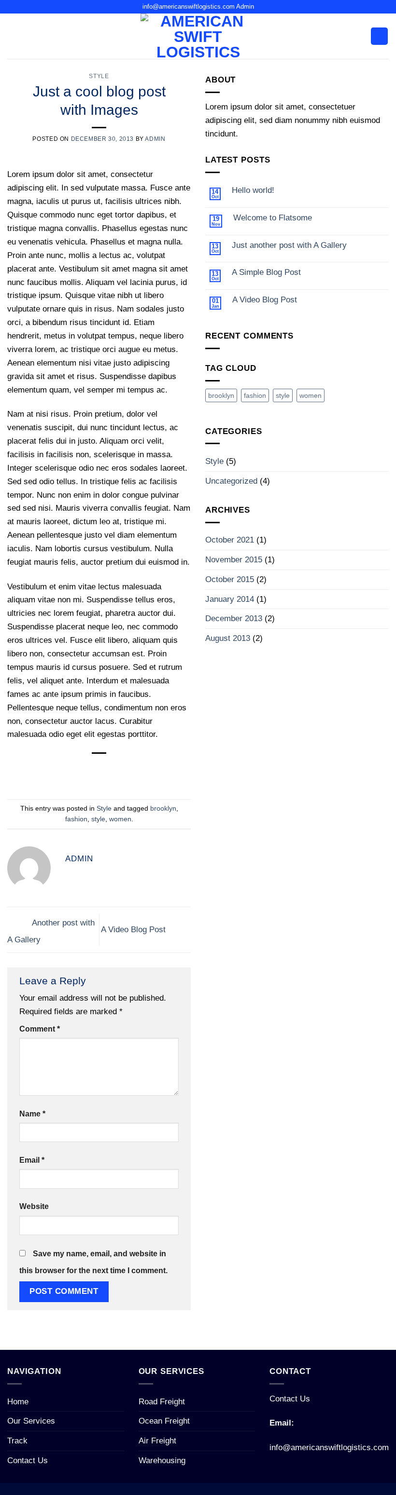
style (98, 819)
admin (155, 139)
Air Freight (157, 1440)
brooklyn (163, 808)
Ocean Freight (164, 1421)
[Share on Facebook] (70, 770)
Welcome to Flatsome (272, 217)
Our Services (31, 1421)
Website (34, 1206)
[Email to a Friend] (108, 770)
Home (17, 1401)
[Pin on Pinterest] (127, 770)
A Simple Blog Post (266, 272)
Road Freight (162, 1401)
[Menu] (379, 35)
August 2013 (227, 638)
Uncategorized (231, 481)
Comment (39, 1029)
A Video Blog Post (134, 929)
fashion (76, 819)
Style (99, 76)
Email (31, 1160)
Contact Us (27, 1460)
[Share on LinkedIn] (146, 770)
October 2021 (229, 539)
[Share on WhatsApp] (51, 770)
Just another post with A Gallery (289, 245)
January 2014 (229, 599)
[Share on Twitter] (89, 770)
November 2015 (233, 559)
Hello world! (253, 190)
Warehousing (162, 1460)
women (120, 819)
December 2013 (233, 618)
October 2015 (229, 579)
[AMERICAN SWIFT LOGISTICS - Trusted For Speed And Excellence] (198, 36)
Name (32, 1114)
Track (17, 1440)
